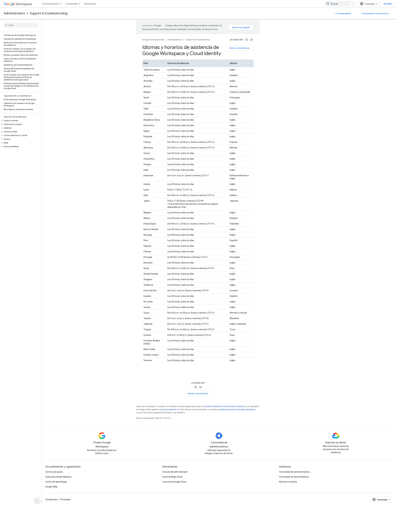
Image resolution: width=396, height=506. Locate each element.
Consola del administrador (175, 472)
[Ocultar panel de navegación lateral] (37, 500)
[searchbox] (21, 25)
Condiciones (51, 499)
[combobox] (340, 3)
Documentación (51, 3)
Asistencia (89, 3)
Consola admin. (343, 13)
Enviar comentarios (239, 48)
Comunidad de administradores (294, 472)
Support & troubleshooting (48, 13)
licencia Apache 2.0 (170, 409)
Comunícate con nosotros (375, 13)
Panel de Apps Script (172, 477)
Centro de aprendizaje (56, 481)
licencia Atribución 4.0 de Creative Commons (225, 406)
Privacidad (65, 499)
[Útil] (246, 39)
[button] (20, 120)
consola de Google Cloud (174, 481)
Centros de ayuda (53, 472)
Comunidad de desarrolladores (294, 477)
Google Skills (51, 486)
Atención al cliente (288, 481)
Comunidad (72, 3)
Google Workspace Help (153, 39)
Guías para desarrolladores (58, 477)
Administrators (14, 13)
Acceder (388, 3)
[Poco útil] (251, 39)
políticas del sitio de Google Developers (237, 409)
